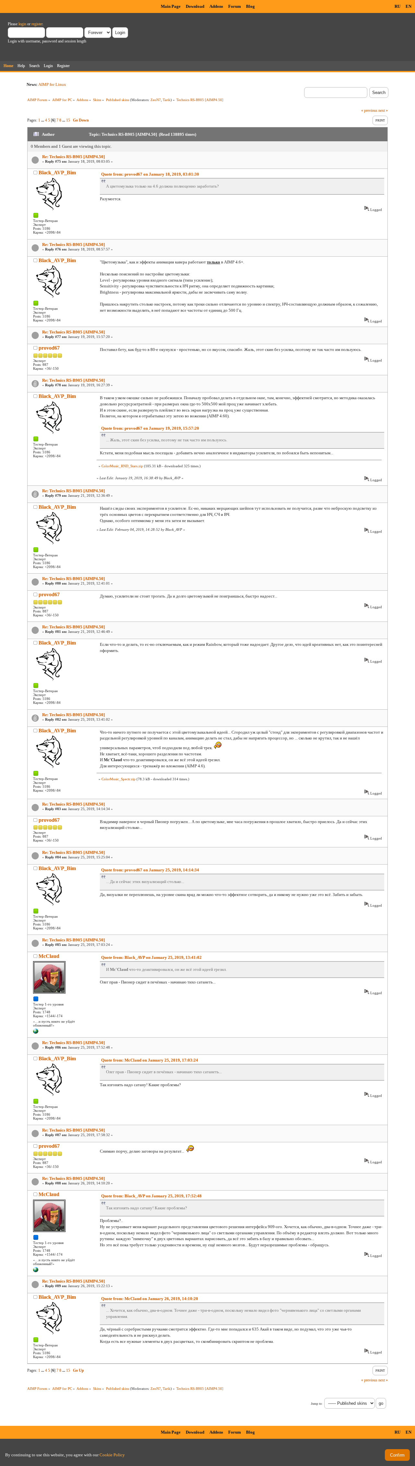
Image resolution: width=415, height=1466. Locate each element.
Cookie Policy (112, 1454)
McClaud (49, 956)
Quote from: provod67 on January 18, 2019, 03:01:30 (150, 174)
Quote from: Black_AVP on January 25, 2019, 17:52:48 (151, 1195)
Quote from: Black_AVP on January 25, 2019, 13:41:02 (151, 957)
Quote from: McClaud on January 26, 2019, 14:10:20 (149, 1298)
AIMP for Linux (52, 84)
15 (68, 120)
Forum (234, 6)
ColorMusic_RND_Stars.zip (122, 466)
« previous (369, 110)
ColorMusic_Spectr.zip (118, 779)
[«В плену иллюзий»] (35, 1032)
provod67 (49, 348)
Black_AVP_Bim (57, 172)
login (22, 24)
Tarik (167, 100)
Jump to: (317, 1403)
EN (408, 6)
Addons (216, 6)
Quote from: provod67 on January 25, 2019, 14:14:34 (150, 869)
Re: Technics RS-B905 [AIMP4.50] (73, 156)
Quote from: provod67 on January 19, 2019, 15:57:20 (150, 428)
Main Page (171, 6)
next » (383, 110)
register (36, 24)
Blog (250, 6)
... (43, 120)
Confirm (397, 1455)
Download (195, 6)
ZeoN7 (155, 100)
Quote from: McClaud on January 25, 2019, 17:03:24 (149, 1060)
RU (397, 6)
